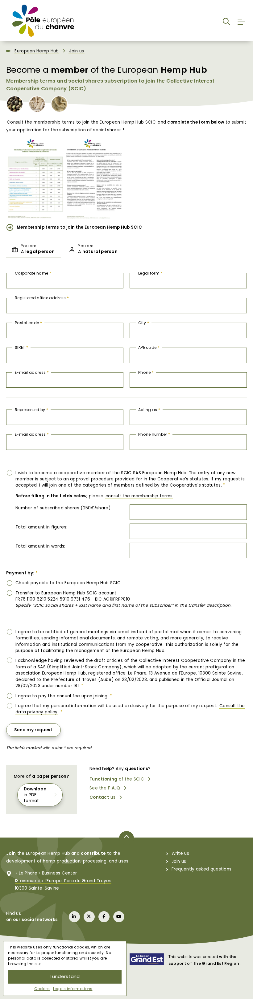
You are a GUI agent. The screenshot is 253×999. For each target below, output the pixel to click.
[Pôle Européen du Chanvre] (43, 20)
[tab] (33, 250)
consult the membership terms (139, 496)
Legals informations (73, 988)
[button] (226, 20)
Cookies (42, 988)
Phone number (154, 434)
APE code (149, 347)
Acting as (149, 409)
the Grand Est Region (216, 963)
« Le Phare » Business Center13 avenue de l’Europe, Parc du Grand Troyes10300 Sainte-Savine (63, 880)
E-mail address (32, 372)
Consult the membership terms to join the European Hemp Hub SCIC (81, 122)
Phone (146, 372)
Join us (76, 51)
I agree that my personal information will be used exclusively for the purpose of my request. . (130, 709)
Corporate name (33, 273)
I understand (65, 976)
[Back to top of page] (126, 838)
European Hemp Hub (37, 51)
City (143, 322)
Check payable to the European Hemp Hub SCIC (68, 583)
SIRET (21, 347)
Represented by (31, 409)
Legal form (150, 273)
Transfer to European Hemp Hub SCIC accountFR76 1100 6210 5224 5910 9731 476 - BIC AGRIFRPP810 (123, 599)
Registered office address (42, 297)
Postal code (28, 322)
